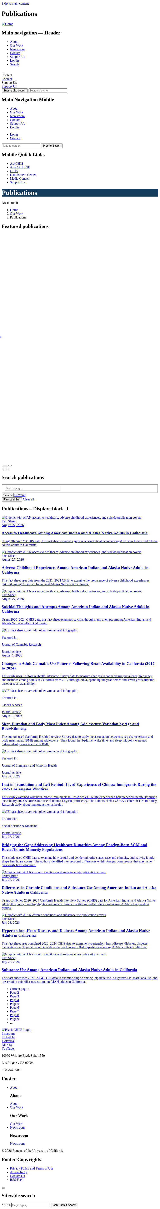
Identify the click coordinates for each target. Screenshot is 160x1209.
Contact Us (17, 1176)
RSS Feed (16, 1179)
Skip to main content (15, 3)
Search (14, 64)
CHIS (14, 171)
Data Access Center (23, 175)
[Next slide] (7, 469)
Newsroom (17, 49)
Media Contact (19, 178)
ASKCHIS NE (20, 167)
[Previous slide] (3, 469)
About (14, 41)
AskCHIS (16, 163)
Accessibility (18, 1172)
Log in (14, 60)
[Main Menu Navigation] (3, 72)
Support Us (17, 56)
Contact (15, 53)
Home (14, 210)
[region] (80, 77)
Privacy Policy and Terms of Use (31, 1168)
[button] (3, 465)
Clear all (19, 495)
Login (14, 134)
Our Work (16, 45)
